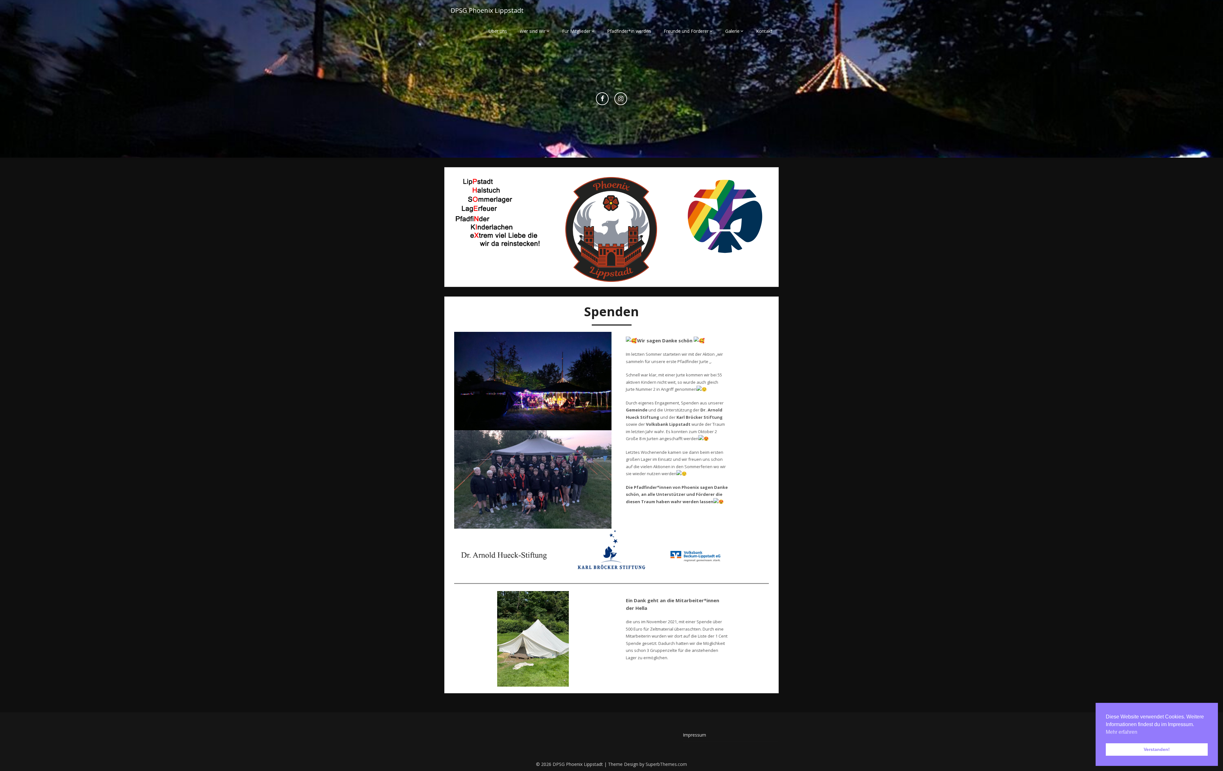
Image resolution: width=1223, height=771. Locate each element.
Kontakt (764, 31)
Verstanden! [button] (1157, 749)
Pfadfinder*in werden (629, 31)
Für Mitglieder (576, 31)
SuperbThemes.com (666, 764)
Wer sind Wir (533, 31)
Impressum (694, 735)
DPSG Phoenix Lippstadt (487, 10)
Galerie (732, 31)
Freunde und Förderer (686, 31)
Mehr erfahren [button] (1121, 732)
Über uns (498, 31)
